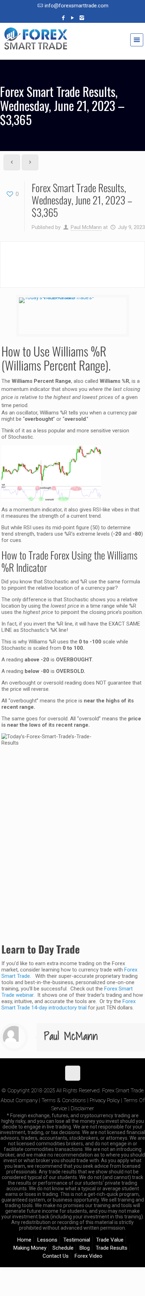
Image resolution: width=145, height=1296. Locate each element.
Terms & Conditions (64, 1100)
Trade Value (110, 1240)
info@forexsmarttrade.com (76, 5)
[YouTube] (72, 18)
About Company (19, 1100)
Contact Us (56, 1256)
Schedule (63, 1248)
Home (24, 1240)
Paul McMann (86, 227)
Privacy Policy (105, 1100)
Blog (85, 1248)
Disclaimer (82, 1108)
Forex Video (88, 1256)
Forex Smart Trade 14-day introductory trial (68, 1004)
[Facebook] (63, 18)
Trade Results (111, 1248)
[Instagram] (82, 18)
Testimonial (76, 1240)
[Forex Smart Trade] (72, 42)
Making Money (29, 1248)
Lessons (47, 1240)
